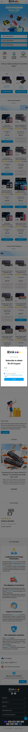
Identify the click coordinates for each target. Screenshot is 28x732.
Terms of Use (14, 375)
